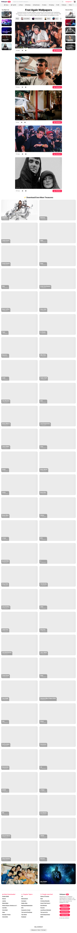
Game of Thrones (44, 896)
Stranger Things (6, 914)
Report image (65, 915)
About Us (65, 905)
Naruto (4, 898)
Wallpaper (5, 1)
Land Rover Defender (45, 910)
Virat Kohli (5, 910)
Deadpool (23, 916)
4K (22, 896)
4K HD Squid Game (45, 914)
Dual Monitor (43, 905)
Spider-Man (24, 903)
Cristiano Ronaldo (44, 901)
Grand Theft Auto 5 (45, 903)
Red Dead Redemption (26, 905)
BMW (41, 916)
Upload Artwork (65, 908)
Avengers (23, 901)
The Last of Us (44, 912)
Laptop (4, 901)
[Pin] (22, 50)
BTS (22, 907)
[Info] (25, 50)
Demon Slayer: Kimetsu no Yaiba (10, 905)
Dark (41, 898)
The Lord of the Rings (26, 912)
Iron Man (4, 907)
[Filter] (17, 18)
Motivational (24, 898)
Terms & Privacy (65, 911)
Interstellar (5, 916)
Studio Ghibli (5, 896)
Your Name (24, 914)
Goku (3, 912)
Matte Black (5, 903)
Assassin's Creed (25, 910)
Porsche (42, 907)
